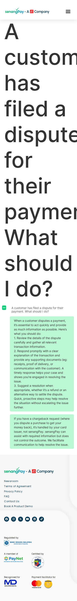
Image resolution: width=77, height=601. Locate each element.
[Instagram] (13, 519)
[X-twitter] (20, 519)
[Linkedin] (34, 519)
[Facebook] (6, 519)
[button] (68, 11)
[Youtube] (27, 519)
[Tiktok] (41, 519)
